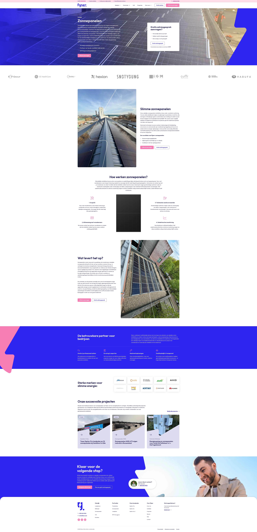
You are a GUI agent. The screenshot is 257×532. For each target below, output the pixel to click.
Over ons (149, 506)
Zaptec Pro (132, 506)
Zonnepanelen (98, 511)
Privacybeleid (160, 529)
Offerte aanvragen (173, 5)
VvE (134, 5)
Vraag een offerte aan (84, 487)
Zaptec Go (132, 508)
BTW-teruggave (116, 514)
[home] (82, 5)
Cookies (177, 529)
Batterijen (97, 508)
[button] (117, 5)
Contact (148, 519)
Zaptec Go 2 (132, 511)
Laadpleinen (97, 506)
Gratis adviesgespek (157, 43)
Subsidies (97, 517)
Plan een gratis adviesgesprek (103, 487)
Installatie (149, 508)
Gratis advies (159, 5)
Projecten (139, 5)
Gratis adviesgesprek (162, 147)
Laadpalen (114, 511)
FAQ (148, 516)
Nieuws (148, 514)
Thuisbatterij (115, 506)
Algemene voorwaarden (170, 529)
